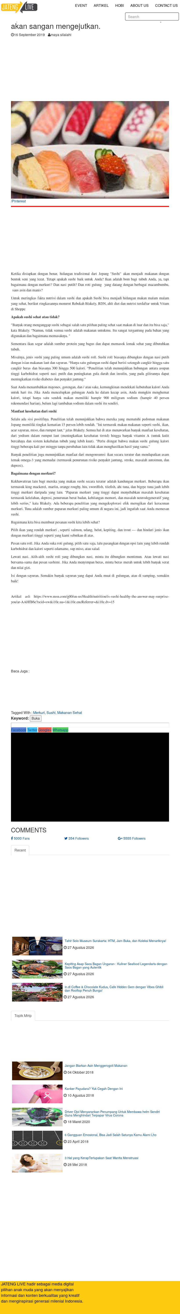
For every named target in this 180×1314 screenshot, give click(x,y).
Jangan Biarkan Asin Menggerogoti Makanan (96, 1065)
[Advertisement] (90, 70)
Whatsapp (60, 729)
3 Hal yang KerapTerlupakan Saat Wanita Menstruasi (101, 1158)
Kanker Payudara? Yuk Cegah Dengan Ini (94, 1088)
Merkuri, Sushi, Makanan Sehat (57, 712)
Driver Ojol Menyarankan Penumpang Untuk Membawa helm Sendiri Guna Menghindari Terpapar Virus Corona (112, 1113)
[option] (90, 153)
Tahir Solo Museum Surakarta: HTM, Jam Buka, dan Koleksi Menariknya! (115, 940)
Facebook (18, 729)
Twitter (32, 729)
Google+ (45, 729)
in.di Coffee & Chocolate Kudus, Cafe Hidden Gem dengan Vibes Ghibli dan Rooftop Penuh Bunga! (114, 988)
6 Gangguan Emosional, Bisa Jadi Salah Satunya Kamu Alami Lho (111, 1135)
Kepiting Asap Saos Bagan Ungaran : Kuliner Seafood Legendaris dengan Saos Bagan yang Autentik (116, 965)
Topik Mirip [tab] (23, 1015)
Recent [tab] (20, 850)
